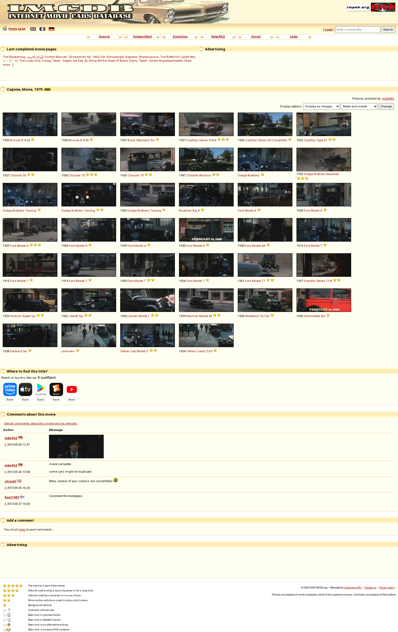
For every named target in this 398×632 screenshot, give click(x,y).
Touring (30, 210)
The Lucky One (29, 60)
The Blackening (14, 57)
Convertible (279, 140)
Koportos (131, 57)
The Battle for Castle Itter (177, 57)
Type (320, 140)
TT (263, 281)
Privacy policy (386, 587)
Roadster (333, 174)
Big (195, 210)
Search (104, 36)
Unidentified (142, 36)
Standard (142, 140)
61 (325, 140)
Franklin (309, 281)
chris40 (10, 481)
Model (249, 210)
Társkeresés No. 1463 (83, 57)
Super (26, 316)
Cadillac (192, 140)
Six (152, 140)
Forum (256, 36)
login (22, 529)
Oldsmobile (312, 316)
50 (24, 175)
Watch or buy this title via (19, 378)
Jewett (73, 316)
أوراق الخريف (35, 57)
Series (203, 140)
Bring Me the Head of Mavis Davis (113, 60)
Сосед (46, 60)
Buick (131, 140)
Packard (16, 351)
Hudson (15, 316)
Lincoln (133, 316)
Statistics (180, 36)
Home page (16, 29)
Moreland (252, 316)
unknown (68, 351)
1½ (261, 316)
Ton (266, 316)
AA (263, 246)
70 (83, 175)
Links (294, 36)
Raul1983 (12, 497)
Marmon (192, 316)
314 (211, 140)
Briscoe (15, 140)
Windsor (205, 175)
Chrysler (16, 175)
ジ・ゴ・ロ (10, 60)
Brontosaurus (149, 57)
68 (210, 316)
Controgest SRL (352, 587)
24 (28, 140)
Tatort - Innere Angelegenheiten (161, 60)
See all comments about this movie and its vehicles (40, 423)
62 (269, 140)
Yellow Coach (195, 351)
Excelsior (185, 210)
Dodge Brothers (249, 175)
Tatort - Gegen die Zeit (67, 60)
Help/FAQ (218, 36)
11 (327, 281)
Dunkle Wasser (56, 57)
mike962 (388, 98)
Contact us (370, 587)
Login (329, 29)
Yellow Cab (128, 351)
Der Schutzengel (112, 57)
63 (210, 351)
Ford (241, 210)
